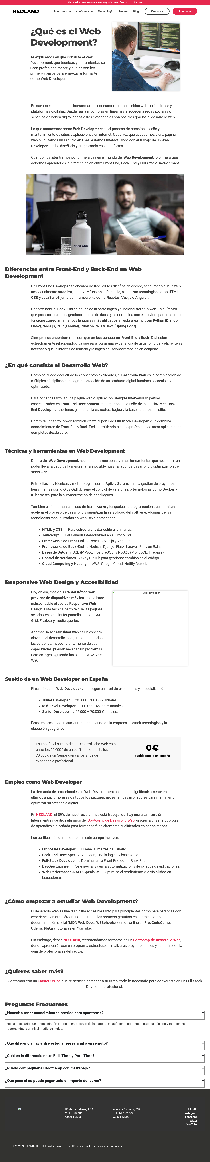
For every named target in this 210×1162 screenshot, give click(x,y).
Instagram (190, 1113)
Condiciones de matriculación (90, 1146)
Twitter (192, 1120)
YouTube (191, 1124)
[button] (69, 11)
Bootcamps (116, 1146)
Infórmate (137, 2)
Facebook (191, 1116)
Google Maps (73, 1116)
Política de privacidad (58, 1146)
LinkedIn (191, 1109)
